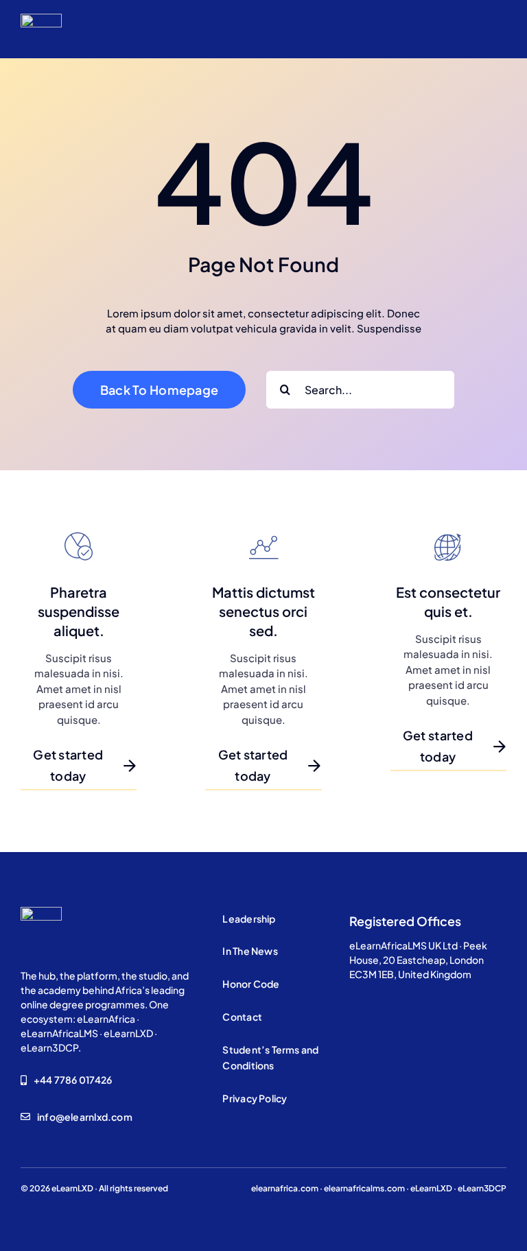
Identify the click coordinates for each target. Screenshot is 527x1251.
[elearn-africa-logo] (41, 18)
